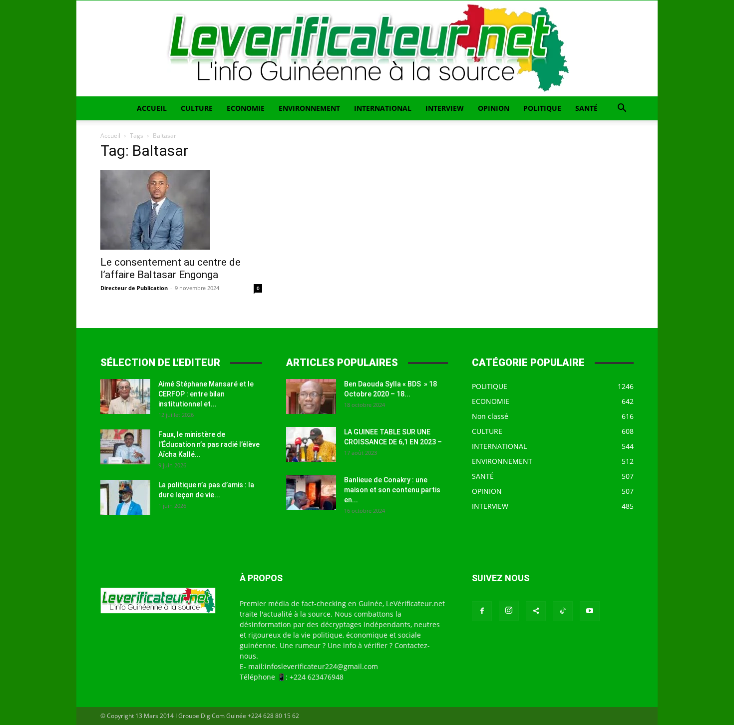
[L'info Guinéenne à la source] (367, 48)
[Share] (536, 611)
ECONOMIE (246, 108)
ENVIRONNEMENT (309, 108)
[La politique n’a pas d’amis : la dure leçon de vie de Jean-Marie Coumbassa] (125, 497)
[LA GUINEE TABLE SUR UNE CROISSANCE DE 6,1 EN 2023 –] (311, 444)
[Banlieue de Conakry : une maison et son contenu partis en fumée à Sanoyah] (311, 492)
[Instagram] (509, 611)
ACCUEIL (152, 108)
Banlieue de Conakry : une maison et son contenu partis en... (392, 490)
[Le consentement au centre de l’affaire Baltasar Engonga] (181, 210)
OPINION (493, 108)
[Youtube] (590, 611)
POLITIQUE (542, 108)
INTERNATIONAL (382, 108)
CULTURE (197, 108)
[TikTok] (563, 611)
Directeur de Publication (134, 288)
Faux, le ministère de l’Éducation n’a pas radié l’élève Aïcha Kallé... (209, 444)
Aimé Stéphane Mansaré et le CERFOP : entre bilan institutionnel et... (206, 394)
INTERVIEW (444, 108)
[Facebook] (482, 611)
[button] (622, 109)
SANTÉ (586, 108)
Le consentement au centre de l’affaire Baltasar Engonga (170, 268)
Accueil (110, 135)
